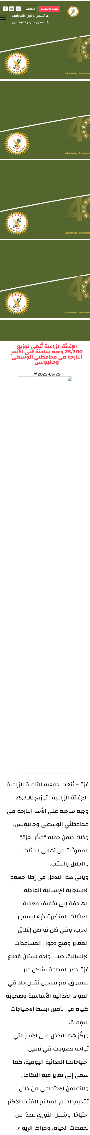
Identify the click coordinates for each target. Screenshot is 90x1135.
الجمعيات (31, 9)
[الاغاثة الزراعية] (75, 12)
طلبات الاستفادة (49, 9)
